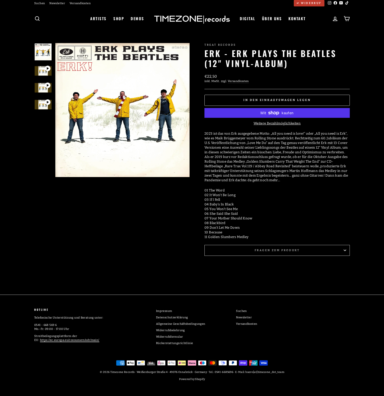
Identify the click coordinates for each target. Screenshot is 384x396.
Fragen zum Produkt (277, 250)
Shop (118, 18)
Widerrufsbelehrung (170, 330)
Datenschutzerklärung (172, 317)
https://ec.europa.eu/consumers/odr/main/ (69, 340)
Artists (98, 18)
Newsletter (57, 3)
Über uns (272, 18)
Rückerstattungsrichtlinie (174, 343)
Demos (137, 18)
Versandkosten (80, 3)
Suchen (39, 3)
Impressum (164, 311)
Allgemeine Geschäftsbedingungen (180, 323)
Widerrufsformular (169, 336)
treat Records (220, 44)
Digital (247, 18)
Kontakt (297, 18)
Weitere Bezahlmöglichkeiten (277, 123)
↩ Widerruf (309, 3)
